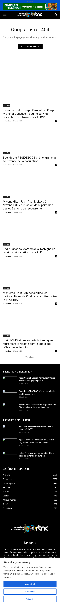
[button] (4, 15)
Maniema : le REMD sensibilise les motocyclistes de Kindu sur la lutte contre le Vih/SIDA (30, 296)
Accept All (30, 584)
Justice (27, 28)
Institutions (9, 35)
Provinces (25, 35)
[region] (30, 581)
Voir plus (29, 357)
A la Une (6, 105)
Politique (7, 22)
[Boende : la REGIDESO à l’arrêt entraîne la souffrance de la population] (30, 140)
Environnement (11, 28)
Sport (32, 22)
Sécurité (39, 28)
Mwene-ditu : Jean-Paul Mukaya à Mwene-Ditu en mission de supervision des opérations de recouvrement (28, 205)
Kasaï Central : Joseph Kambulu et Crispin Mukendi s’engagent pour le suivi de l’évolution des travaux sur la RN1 (29, 114)
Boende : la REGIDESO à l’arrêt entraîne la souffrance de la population (29, 159)
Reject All (30, 599)
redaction (7, 121)
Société (21, 22)
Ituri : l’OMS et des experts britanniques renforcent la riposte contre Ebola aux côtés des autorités (28, 344)
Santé (42, 22)
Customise (30, 591)
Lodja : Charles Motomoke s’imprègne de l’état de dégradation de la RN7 (29, 250)
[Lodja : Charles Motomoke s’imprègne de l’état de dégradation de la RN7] (30, 232)
